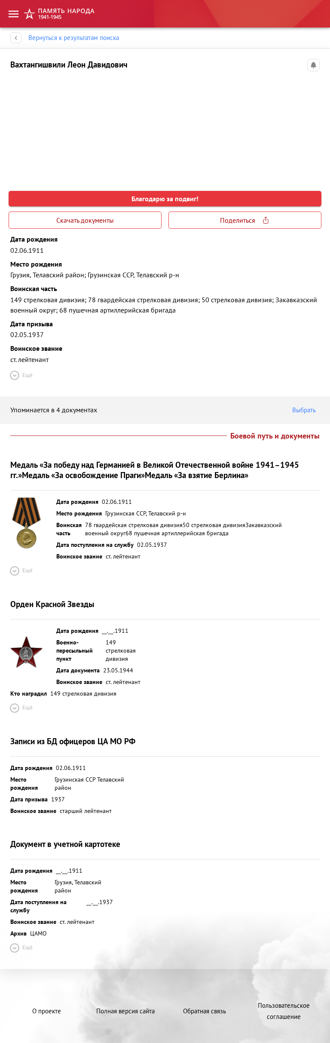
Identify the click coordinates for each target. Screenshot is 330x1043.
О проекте (46, 1011)
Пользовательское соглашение (284, 1011)
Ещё (27, 375)
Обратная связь (204, 1011)
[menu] (13, 14)
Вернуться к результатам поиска (73, 38)
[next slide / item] (313, 127)
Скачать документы (85, 220)
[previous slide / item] (17, 127)
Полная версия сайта (125, 1011)
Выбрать (304, 410)
